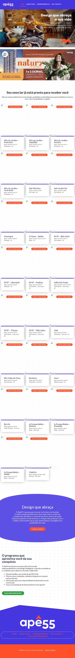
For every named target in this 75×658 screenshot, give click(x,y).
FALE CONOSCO (56, 4)
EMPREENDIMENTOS (43, 4)
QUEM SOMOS (30, 4)
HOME (22, 4)
